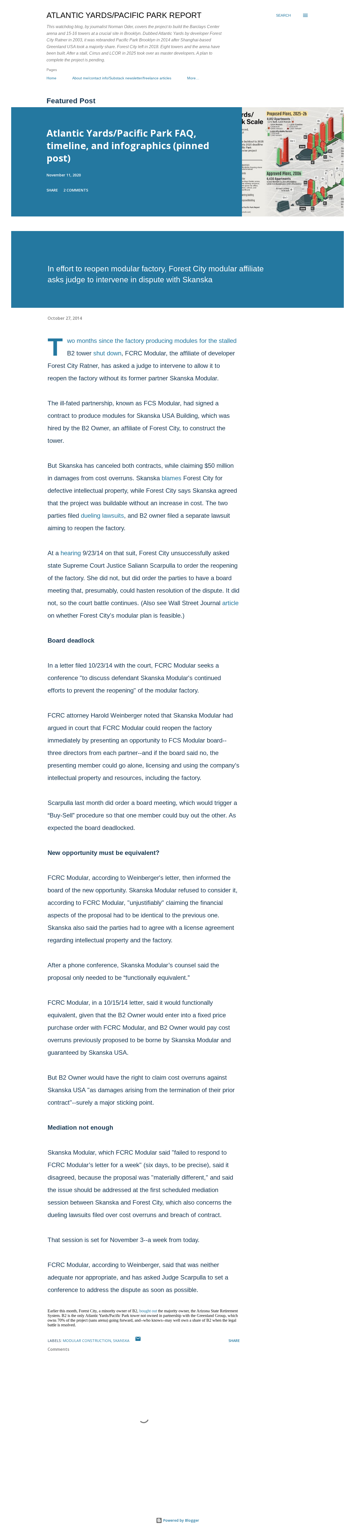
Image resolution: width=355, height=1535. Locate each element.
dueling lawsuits (102, 515)
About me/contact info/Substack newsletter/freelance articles (121, 78)
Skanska (121, 1340)
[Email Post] (138, 1340)
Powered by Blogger (180, 1520)
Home (51, 78)
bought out (148, 1311)
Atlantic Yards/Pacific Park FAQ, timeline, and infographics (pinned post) (128, 145)
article (230, 602)
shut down (107, 353)
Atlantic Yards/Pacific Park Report (124, 15)
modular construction (87, 1340)
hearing (71, 553)
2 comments (75, 190)
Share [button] (52, 190)
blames (171, 478)
